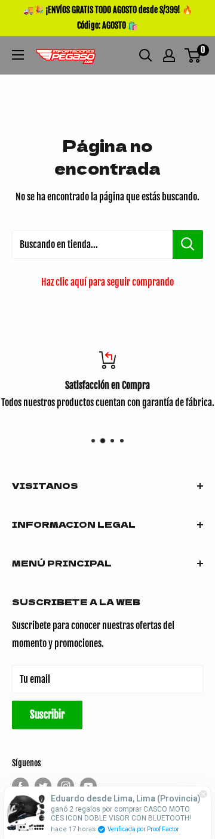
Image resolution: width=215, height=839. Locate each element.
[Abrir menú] (18, 55)
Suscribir (47, 714)
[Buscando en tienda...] (188, 244)
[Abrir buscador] (145, 55)
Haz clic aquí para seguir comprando (107, 282)
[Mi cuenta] (169, 55)
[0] (193, 55)
